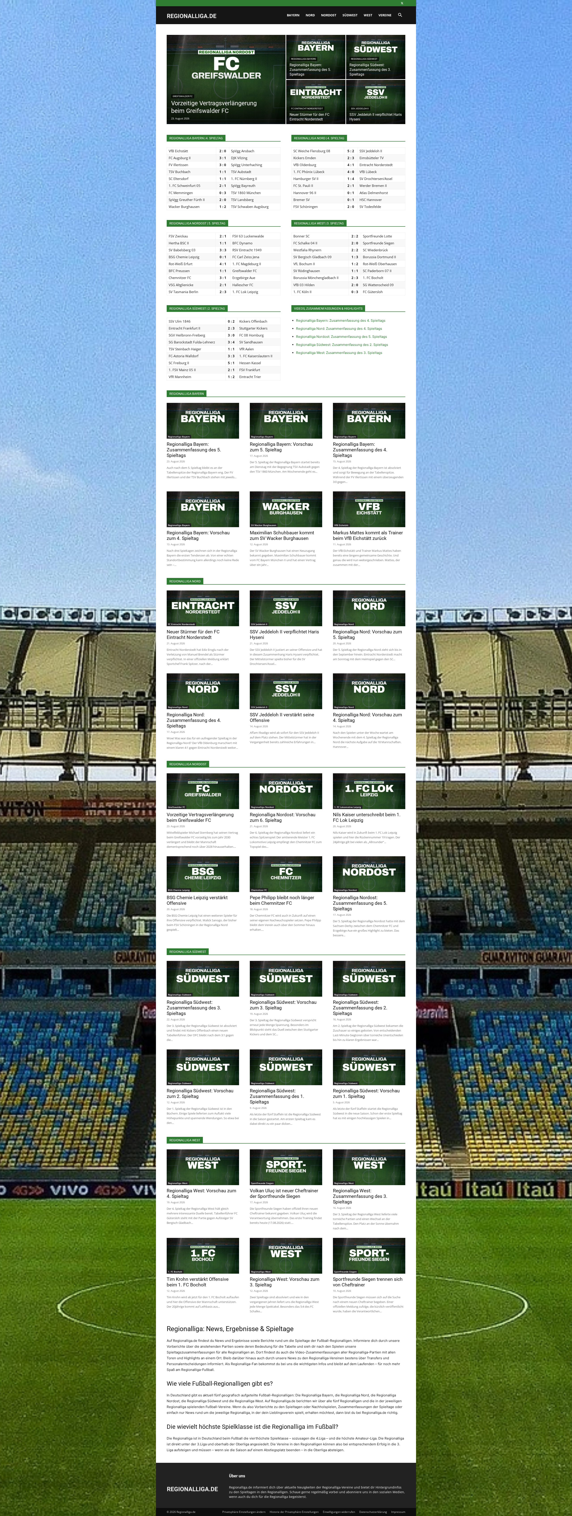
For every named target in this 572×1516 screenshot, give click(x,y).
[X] (402, 3)
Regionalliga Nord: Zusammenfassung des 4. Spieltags (339, 328)
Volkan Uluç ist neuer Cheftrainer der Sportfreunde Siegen (284, 1193)
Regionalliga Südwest (364, 59)
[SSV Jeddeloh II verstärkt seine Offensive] (286, 691)
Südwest (350, 15)
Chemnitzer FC (259, 890)
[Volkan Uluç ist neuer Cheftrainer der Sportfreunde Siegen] (286, 1167)
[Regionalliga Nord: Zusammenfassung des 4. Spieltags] (203, 691)
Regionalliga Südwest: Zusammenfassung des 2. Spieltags (342, 345)
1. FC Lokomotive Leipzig (347, 807)
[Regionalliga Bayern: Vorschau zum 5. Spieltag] (286, 421)
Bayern (293, 15)
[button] (400, 15)
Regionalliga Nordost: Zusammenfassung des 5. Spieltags (341, 336)
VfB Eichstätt (341, 525)
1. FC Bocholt (175, 1271)
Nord (310, 15)
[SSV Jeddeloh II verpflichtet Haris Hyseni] (375, 102)
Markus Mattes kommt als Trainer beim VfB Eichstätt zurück (368, 535)
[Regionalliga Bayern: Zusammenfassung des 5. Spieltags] (203, 421)
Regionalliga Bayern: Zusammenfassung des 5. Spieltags (194, 450)
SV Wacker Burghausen (263, 525)
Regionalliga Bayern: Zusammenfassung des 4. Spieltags (340, 320)
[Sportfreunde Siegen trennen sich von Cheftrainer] (369, 1256)
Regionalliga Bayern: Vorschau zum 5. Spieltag (281, 447)
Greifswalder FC (183, 96)
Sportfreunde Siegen (262, 1183)
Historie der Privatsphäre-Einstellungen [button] (294, 1512)
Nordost (328, 15)
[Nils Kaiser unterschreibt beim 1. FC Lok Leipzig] (369, 791)
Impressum (398, 1512)
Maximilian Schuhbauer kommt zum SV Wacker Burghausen (282, 535)
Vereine (385, 15)
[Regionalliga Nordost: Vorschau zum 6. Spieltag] (286, 791)
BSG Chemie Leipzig (179, 890)
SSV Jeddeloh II (360, 108)
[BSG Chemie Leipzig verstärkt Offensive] (203, 874)
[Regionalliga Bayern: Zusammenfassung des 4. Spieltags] (369, 421)
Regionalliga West (177, 1183)
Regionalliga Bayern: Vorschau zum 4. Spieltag (198, 535)
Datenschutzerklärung (373, 1512)
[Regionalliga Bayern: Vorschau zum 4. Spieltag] (203, 509)
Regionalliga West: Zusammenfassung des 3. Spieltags (339, 353)
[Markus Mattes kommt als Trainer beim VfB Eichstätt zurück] (369, 509)
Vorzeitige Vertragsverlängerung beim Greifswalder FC (200, 817)
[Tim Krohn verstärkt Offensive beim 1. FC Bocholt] (203, 1256)
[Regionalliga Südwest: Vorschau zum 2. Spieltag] (203, 1067)
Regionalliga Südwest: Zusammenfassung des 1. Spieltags (277, 1096)
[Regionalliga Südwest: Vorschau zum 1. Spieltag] (369, 1067)
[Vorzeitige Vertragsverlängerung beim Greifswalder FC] (226, 86)
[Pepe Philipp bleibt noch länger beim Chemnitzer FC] (286, 874)
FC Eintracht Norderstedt (307, 108)
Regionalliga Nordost (262, 807)
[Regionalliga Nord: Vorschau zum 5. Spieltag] (369, 608)
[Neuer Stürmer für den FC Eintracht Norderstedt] (315, 102)
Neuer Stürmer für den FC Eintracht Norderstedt (193, 634)
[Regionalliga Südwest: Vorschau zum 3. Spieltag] (286, 979)
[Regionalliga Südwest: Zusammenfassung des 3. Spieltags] (203, 979)
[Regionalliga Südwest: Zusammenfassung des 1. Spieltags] (286, 1067)
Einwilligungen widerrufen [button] (339, 1512)
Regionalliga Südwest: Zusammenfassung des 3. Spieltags (194, 1008)
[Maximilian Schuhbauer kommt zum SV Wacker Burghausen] (286, 509)
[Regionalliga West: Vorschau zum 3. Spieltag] (286, 1256)
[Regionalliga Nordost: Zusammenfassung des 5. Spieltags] (369, 874)
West (368, 15)
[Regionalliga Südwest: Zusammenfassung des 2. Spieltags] (369, 979)
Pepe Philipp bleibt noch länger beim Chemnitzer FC (282, 900)
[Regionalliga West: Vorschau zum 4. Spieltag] (203, 1167)
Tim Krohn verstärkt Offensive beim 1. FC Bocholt (198, 1282)
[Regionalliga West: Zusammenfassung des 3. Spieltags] (369, 1167)
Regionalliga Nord (344, 624)
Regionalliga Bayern (303, 59)
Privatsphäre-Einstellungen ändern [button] (243, 1512)
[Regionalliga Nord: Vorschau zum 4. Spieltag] (369, 691)
